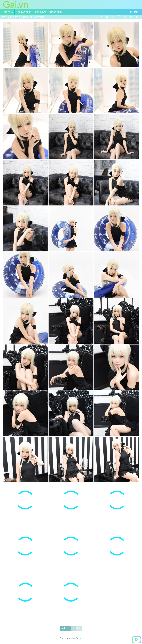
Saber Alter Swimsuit (32, 16)
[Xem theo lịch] (119, 17)
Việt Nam (13, 16)
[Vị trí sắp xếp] (101, 17)
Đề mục (8, 12)
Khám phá (40, 12)
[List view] (137, 17)
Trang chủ (3, 16)
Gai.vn (79, 638)
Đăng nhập (56, 12)
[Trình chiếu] (113, 17)
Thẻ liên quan (23, 12)
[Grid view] (131, 17)
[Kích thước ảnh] (107, 17)
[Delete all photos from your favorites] (96, 17)
